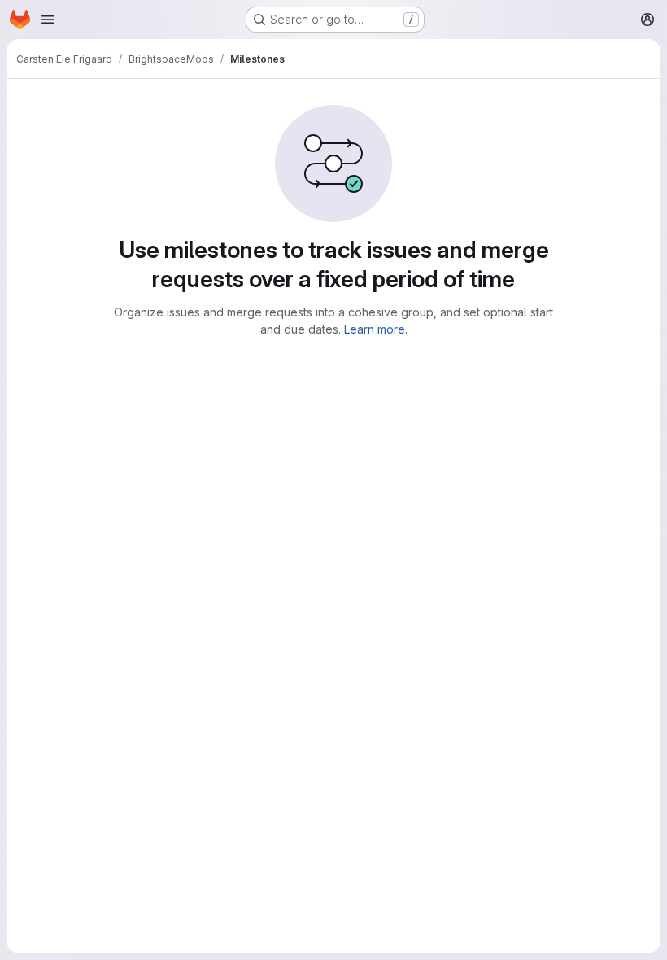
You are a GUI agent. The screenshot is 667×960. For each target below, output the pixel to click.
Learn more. (376, 329)
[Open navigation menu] (48, 20)
